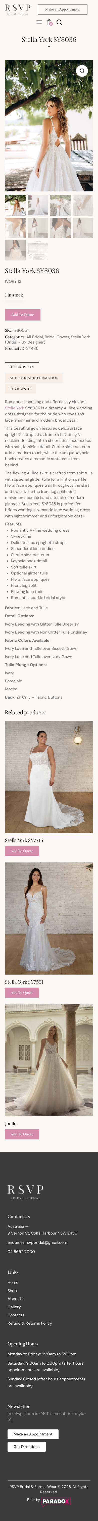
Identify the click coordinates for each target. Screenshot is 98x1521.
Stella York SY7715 (24, 840)
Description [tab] (22, 367)
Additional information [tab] (34, 378)
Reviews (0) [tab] (21, 389)
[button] (39, 22)
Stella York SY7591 (24, 982)
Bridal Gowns (57, 337)
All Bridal (34, 337)
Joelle (11, 1123)
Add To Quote (22, 315)
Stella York (14, 408)
